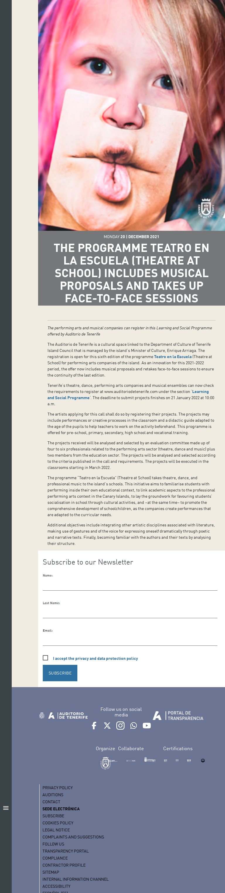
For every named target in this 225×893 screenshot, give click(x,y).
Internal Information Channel (75, 879)
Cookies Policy (57, 822)
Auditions (52, 794)
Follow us (53, 843)
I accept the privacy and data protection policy (95, 658)
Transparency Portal (65, 850)
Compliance (55, 857)
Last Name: (51, 603)
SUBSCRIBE (60, 672)
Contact (51, 801)
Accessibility (56, 886)
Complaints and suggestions (73, 836)
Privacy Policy (57, 787)
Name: (47, 575)
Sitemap (50, 872)
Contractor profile (64, 865)
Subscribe (53, 815)
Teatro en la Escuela (173, 356)
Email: (47, 630)
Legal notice (56, 829)
